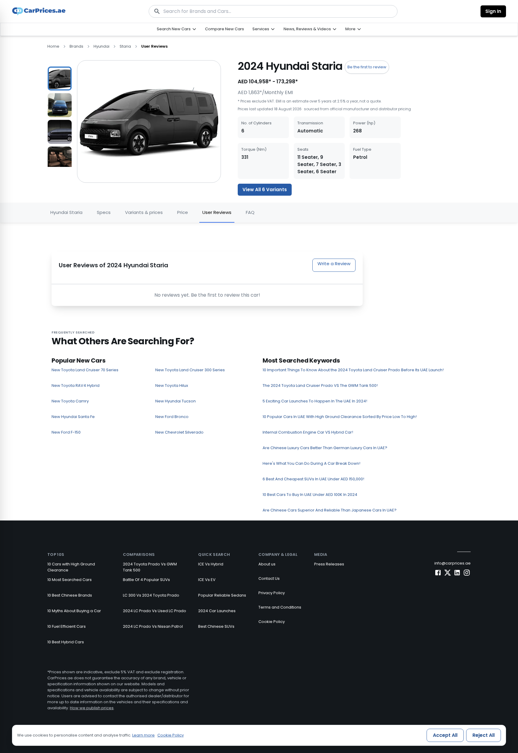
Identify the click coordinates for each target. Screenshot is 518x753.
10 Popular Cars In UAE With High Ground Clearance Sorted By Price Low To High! (340, 416)
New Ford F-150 (66, 432)
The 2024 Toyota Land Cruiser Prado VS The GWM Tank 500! (320, 385)
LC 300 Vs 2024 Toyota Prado (151, 595)
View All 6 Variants (265, 189)
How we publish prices (92, 708)
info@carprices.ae (452, 563)
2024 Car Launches (217, 611)
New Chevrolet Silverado (179, 432)
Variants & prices (144, 212)
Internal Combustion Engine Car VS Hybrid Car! (308, 432)
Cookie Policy (271, 621)
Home (53, 46)
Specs (104, 212)
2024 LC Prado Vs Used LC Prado (154, 611)
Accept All (445, 735)
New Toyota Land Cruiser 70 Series (85, 370)
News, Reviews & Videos (307, 29)
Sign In (493, 11)
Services (260, 29)
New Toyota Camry (70, 401)
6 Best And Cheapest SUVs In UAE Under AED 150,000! (313, 479)
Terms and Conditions (279, 607)
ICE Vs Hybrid (210, 564)
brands (76, 46)
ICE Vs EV (207, 580)
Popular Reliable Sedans (222, 595)
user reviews (154, 46)
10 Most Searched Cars (69, 580)
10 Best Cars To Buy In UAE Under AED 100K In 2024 (310, 494)
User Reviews (216, 212)
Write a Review (333, 263)
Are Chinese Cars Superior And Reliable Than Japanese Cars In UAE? (330, 510)
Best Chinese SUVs (216, 626)
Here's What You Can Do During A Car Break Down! (311, 463)
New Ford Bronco (172, 416)
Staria (125, 46)
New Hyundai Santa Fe (73, 416)
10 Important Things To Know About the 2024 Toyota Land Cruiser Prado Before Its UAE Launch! (353, 370)
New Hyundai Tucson (175, 401)
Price (182, 212)
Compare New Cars (224, 29)
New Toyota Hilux (171, 385)
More (350, 29)
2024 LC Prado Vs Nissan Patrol (153, 626)
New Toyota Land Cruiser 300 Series (190, 370)
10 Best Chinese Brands (69, 595)
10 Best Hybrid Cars (65, 642)
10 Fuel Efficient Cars (66, 626)
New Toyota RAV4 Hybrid (76, 385)
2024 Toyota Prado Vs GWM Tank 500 (150, 567)
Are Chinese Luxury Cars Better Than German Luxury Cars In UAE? (325, 448)
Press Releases (329, 564)
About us (266, 564)
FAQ (250, 212)
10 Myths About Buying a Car (74, 611)
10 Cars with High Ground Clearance (71, 567)
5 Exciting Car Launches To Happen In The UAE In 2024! (315, 401)
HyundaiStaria (66, 212)
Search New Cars (174, 29)
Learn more (143, 735)
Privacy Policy (271, 593)
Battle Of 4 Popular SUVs (146, 580)
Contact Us (269, 578)
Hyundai (101, 46)
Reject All (483, 735)
